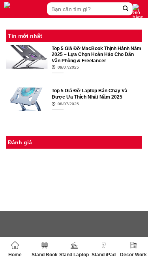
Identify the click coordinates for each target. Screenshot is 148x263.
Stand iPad (104, 254)
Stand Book (45, 254)
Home (15, 254)
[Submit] (126, 8)
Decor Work (133, 254)
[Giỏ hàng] (138, 12)
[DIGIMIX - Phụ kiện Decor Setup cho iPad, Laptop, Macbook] (23, 9)
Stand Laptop (74, 254)
